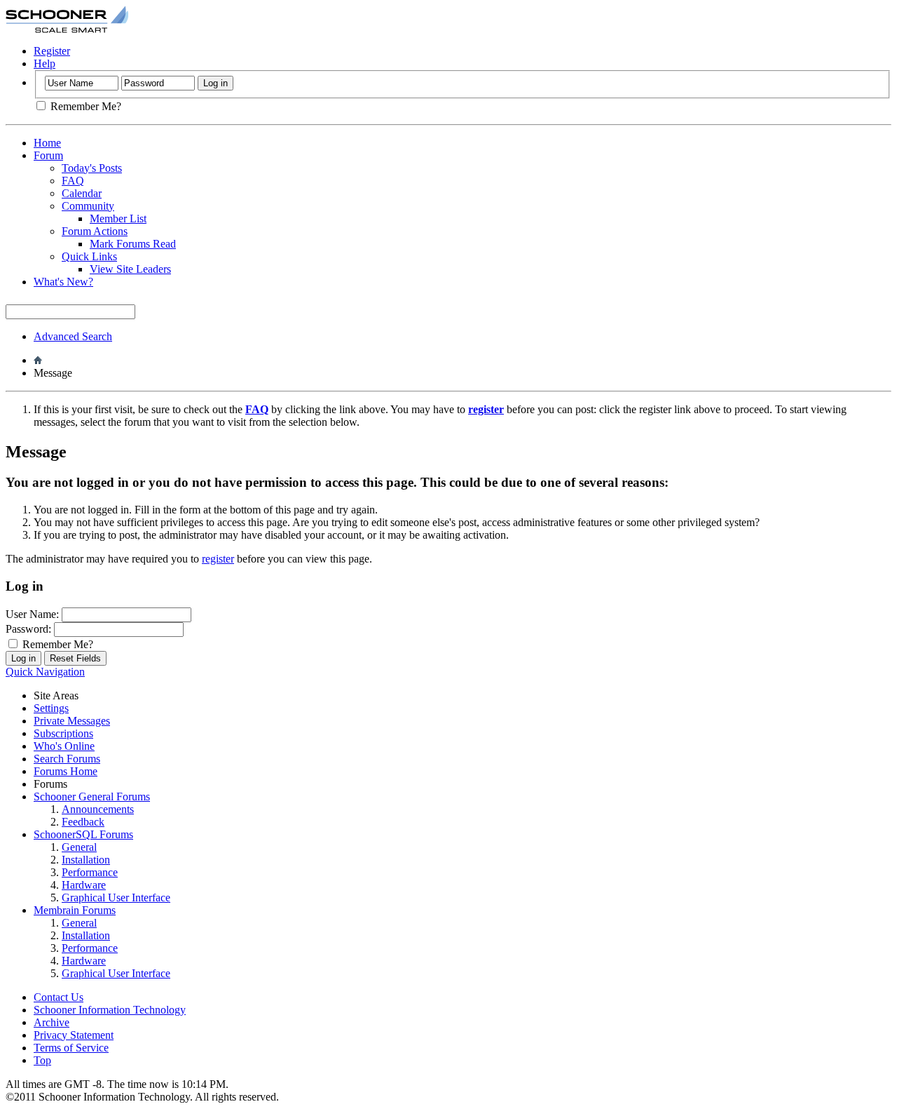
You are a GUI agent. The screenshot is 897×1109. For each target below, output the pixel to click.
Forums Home (65, 771)
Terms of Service (71, 1048)
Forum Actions (95, 231)
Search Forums (67, 759)
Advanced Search (73, 336)
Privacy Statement (74, 1035)
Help (44, 63)
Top (42, 1060)
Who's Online (64, 746)
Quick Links (89, 256)
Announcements (98, 809)
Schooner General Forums (92, 796)
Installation (86, 860)
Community (88, 206)
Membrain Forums (75, 910)
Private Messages (72, 721)
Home (47, 143)
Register (52, 51)
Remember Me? (84, 106)
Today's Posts (92, 168)
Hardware (84, 885)
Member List (118, 218)
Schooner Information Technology (110, 1010)
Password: (28, 629)
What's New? (63, 282)
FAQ (73, 181)
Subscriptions (63, 733)
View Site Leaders (130, 269)
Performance (90, 872)
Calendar (82, 193)
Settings (51, 708)
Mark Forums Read (133, 244)
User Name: (32, 614)
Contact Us (58, 997)
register (218, 559)
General (79, 847)
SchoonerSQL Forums (83, 834)
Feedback (83, 822)
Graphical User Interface (116, 897)
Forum (48, 155)
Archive (51, 1022)
